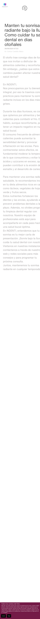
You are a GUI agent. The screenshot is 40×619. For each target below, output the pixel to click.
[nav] (24, 8)
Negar (9, 615)
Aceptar (3, 615)
